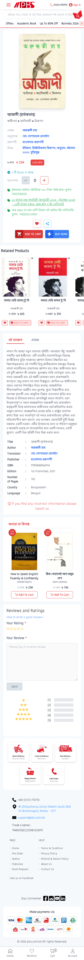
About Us (45, 864)
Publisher (16, 864)
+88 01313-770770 (29, 800)
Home (14, 848)
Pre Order (16, 853)
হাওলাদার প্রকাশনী (33, 142)
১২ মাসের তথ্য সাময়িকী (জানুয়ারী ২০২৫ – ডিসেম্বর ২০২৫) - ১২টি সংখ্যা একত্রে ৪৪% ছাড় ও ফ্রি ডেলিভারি (43, 202)
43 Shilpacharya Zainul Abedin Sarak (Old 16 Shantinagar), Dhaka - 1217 (44, 809)
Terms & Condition (51, 848)
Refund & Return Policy (54, 859)
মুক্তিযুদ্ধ (35, 152)
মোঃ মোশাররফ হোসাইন (36, 136)
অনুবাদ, (62, 148)
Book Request (19, 869)
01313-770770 (60, 5)
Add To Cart (26, 595)
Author (15, 859)
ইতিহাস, (27, 148)
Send (14, 686)
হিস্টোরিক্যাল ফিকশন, (44, 148)
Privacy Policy (48, 853)
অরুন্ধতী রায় (30, 130)
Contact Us (46, 869)
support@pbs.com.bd (31, 818)
